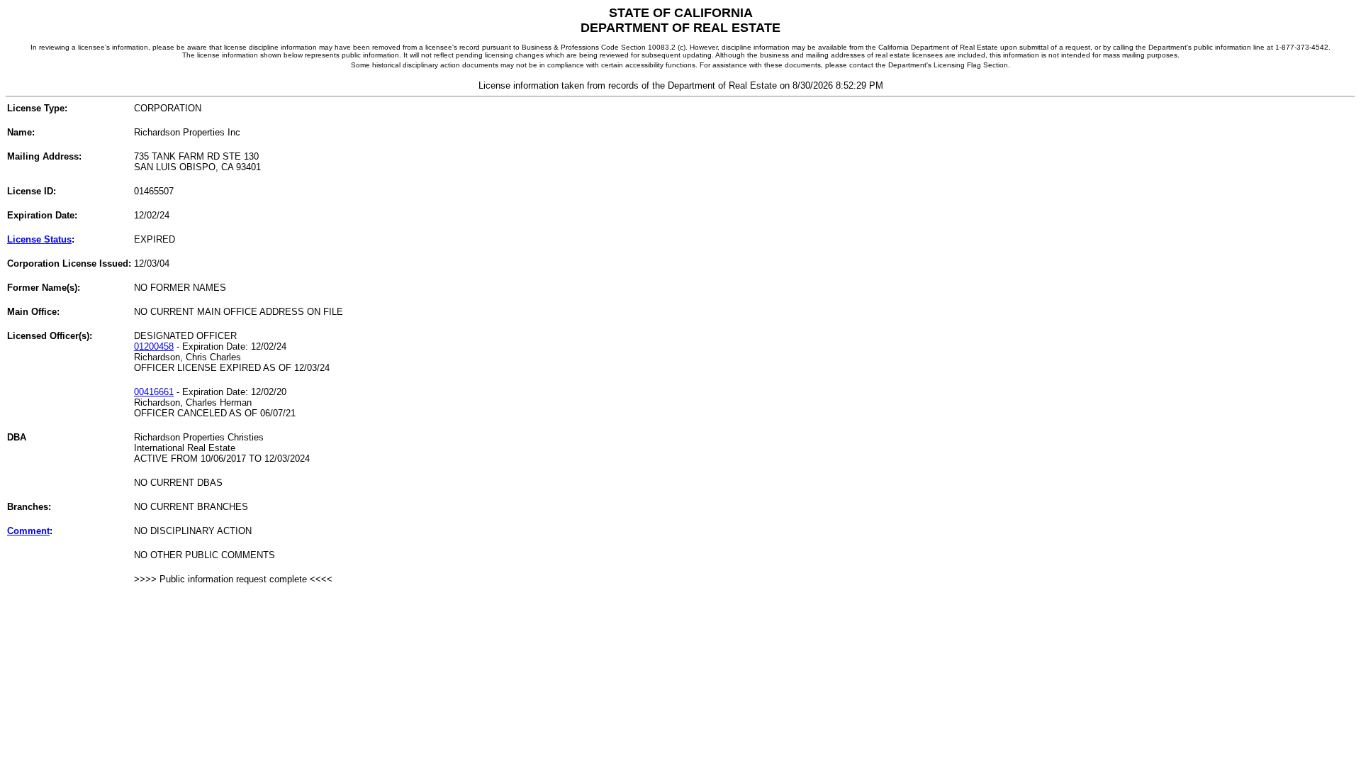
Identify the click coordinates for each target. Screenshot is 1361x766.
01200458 (154, 346)
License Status (39, 239)
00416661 (154, 392)
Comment (28, 531)
